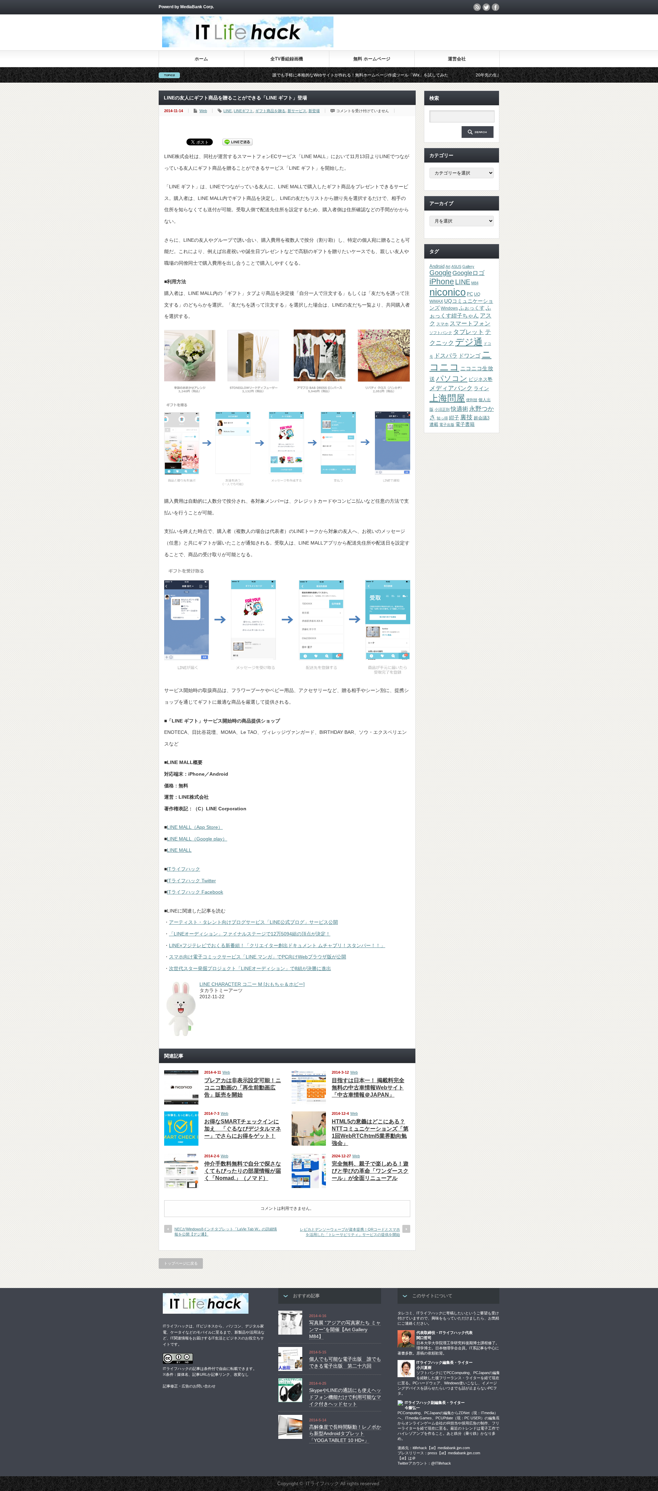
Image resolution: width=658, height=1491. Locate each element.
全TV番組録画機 (286, 58)
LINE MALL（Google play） (197, 839)
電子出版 (446, 424)
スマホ (442, 324)
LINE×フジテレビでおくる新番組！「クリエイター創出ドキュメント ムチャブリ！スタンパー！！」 (277, 945)
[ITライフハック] (247, 45)
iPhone (441, 281)
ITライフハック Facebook (195, 892)
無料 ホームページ (371, 58)
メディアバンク (451, 388)
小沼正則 (442, 409)
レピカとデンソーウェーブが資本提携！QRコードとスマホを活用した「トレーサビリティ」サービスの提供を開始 (350, 1232)
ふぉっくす (472, 308)
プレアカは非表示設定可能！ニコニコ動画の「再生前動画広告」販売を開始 (242, 1087)
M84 (474, 283)
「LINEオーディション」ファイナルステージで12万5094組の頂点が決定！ (249, 934)
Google (440, 272)
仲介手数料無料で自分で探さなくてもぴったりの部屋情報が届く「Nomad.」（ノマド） (242, 1171)
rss (477, 7)
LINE (227, 111)
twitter (486, 7)
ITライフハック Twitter (191, 880)
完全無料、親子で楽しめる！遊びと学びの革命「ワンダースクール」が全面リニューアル (370, 1171)
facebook (495, 7)
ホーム (201, 58)
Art (448, 266)
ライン (481, 388)
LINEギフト (243, 111)
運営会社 (457, 58)
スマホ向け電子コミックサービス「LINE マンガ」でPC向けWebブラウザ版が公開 (257, 956)
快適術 (459, 408)
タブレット (468, 332)
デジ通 (469, 342)
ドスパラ (446, 355)
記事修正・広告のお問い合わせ (189, 1386)
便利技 (471, 400)
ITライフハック (183, 869)
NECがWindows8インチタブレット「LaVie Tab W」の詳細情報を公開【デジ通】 (225, 1231)
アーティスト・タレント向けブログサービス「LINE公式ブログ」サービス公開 (253, 922)
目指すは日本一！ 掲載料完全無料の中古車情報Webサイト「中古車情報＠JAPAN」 (368, 1087)
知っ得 (442, 418)
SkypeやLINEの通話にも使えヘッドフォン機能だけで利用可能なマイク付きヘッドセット (345, 1396)
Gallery (468, 266)
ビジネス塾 (480, 379)
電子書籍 (465, 424)
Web (203, 111)
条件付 (209, 1369)
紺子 (454, 417)
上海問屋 (447, 398)
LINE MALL (179, 850)
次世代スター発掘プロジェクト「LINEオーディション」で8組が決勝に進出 (250, 968)
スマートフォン (470, 323)
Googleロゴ (468, 273)
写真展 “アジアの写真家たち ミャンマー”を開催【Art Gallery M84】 (345, 1329)
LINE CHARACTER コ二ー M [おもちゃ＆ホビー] (252, 984)
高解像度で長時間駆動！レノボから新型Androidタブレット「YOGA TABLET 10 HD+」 (345, 1433)
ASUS (456, 266)
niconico (447, 292)
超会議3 (481, 417)
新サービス (297, 111)
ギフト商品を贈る (270, 111)
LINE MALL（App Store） (195, 827)
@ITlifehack (441, 1463)
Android (436, 266)
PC (470, 294)
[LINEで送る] (237, 141)
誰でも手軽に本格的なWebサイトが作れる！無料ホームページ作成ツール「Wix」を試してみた (306, 75)
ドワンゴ (469, 356)
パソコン (451, 378)
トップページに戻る (181, 1263)
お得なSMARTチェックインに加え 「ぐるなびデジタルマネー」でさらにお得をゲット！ (242, 1129)
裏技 (466, 417)
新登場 (314, 111)
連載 (433, 424)
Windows (449, 308)
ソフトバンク (440, 333)
